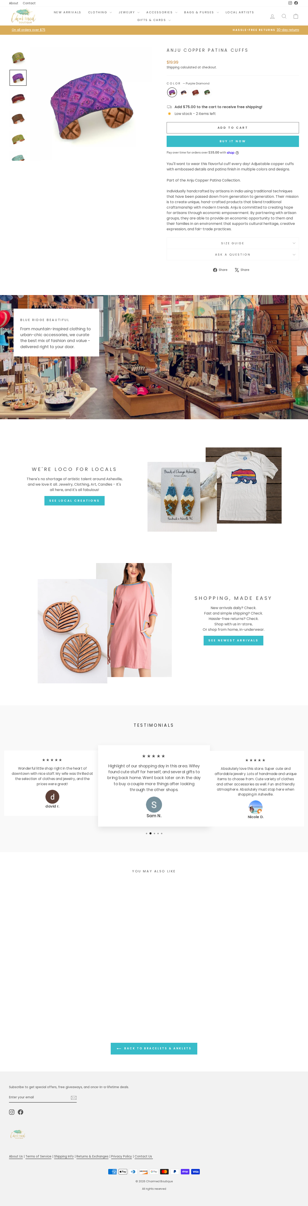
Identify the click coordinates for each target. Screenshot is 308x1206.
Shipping (173, 67)
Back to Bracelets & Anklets (157, 1048)
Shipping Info (64, 1156)
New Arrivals (67, 12)
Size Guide (232, 243)
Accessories (160, 12)
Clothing (98, 12)
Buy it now (233, 141)
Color (188, 83)
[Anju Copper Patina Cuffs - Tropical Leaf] (53, 1005)
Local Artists (240, 12)
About (13, 3)
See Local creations (74, 500)
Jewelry (127, 12)
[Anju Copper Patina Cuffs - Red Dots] (46, 1005)
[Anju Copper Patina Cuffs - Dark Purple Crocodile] (40, 1005)
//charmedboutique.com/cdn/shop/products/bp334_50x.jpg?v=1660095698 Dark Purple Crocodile (183, 92)
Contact (29, 3)
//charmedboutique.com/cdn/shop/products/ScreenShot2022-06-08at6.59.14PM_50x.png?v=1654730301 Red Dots (195, 92)
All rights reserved (154, 1189)
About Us (16, 1156)
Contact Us (144, 1156)
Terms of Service (38, 1156)
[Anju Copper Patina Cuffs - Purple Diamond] (34, 1005)
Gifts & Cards (152, 20)
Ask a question (233, 254)
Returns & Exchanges (92, 1156)
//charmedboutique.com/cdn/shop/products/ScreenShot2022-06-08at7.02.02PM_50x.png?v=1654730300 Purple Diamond (172, 92)
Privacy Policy (121, 1156)
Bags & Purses (199, 12)
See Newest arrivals (233, 640)
